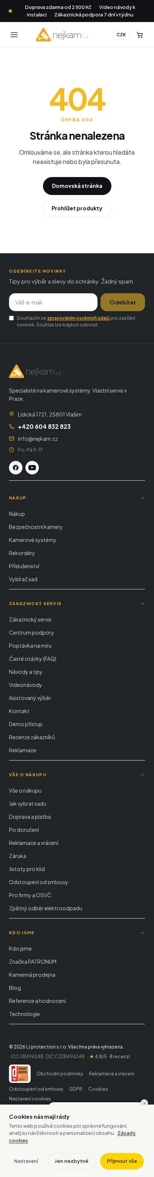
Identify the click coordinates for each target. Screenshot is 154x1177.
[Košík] (140, 35)
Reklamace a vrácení (33, 842)
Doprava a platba (30, 816)
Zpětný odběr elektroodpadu (45, 908)
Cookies (98, 1089)
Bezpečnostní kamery (36, 526)
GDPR (75, 1089)
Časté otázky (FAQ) (32, 658)
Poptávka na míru (30, 645)
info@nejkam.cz (38, 438)
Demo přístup (26, 724)
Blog (15, 987)
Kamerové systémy (32, 539)
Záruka (17, 855)
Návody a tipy (26, 671)
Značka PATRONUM (32, 961)
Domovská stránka (77, 185)
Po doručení (24, 829)
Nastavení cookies (30, 1099)
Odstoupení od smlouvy (38, 882)
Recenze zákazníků (32, 737)
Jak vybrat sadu (27, 803)
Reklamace (22, 750)
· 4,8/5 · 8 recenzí (108, 1056)
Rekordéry (22, 552)
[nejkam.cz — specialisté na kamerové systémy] (62, 34)
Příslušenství (24, 566)
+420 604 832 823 (44, 426)
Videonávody (25, 684)
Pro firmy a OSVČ (30, 895)
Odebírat (123, 302)
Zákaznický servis (30, 619)
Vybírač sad (23, 579)
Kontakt (19, 710)
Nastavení (26, 1161)
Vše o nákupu (25, 790)
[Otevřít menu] (14, 35)
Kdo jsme (20, 948)
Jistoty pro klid (27, 868)
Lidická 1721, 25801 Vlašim (50, 414)
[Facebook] (15, 467)
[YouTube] (32, 467)
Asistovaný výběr (30, 697)
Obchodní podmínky (60, 1074)
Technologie (24, 1013)
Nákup (17, 513)
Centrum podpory (31, 632)
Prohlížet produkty (77, 208)
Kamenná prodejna (32, 974)
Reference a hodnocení (37, 1000)
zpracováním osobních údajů (78, 318)
